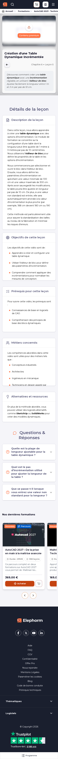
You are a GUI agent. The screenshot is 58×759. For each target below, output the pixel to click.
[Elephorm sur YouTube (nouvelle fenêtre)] (34, 633)
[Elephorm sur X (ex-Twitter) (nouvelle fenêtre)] (26, 633)
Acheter (21, 583)
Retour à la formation (7, 64)
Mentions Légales (30, 672)
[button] (25, 595)
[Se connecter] (45, 4)
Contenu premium (29, 35)
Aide (30, 645)
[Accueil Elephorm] (30, 620)
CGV (30, 654)
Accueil (9, 11)
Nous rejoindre (29, 667)
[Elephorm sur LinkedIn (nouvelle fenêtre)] (41, 633)
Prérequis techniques (30, 690)
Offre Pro (30, 663)
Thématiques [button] (14, 701)
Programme (31, 755)
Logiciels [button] (11, 713)
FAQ (30, 650)
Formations (24, 11)
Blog (30, 681)
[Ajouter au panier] (39, 583)
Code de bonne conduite (30, 685)
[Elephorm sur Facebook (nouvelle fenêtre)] (18, 633)
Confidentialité (29, 659)
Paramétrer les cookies (30, 676)
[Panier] (37, 4)
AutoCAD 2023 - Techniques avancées (44, 11)
